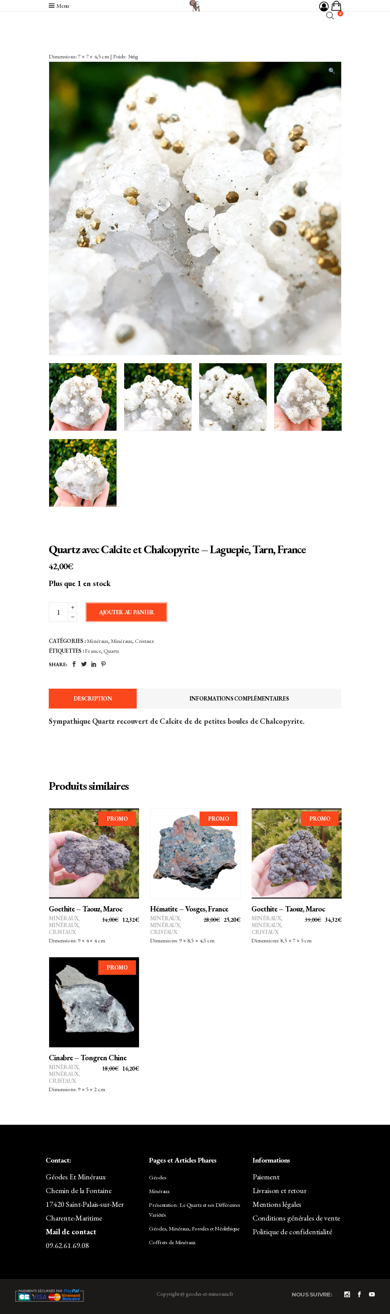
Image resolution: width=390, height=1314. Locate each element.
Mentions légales (277, 1204)
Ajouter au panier (126, 612)
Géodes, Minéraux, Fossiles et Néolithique (194, 1228)
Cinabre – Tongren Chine (87, 1058)
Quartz (112, 650)
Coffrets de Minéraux (172, 1242)
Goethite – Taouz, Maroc (85, 909)
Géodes (157, 1177)
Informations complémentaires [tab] (239, 698)
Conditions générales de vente (296, 1218)
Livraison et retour (280, 1190)
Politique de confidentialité (292, 1232)
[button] (331, 71)
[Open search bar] (330, 15)
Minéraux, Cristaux (132, 640)
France (93, 650)
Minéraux (97, 640)
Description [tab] (93, 698)
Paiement (266, 1177)
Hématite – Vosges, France (189, 909)
